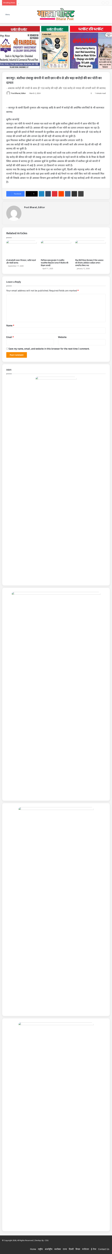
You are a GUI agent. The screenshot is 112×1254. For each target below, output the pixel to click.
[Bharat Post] (56, 14)
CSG (46, 1240)
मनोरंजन (85, 1249)
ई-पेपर (93, 1249)
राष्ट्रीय (40, 1249)
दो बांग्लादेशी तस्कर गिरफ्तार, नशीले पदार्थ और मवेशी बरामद (21, 262)
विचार (78, 1249)
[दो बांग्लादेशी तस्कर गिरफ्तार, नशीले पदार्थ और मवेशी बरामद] (21, 249)
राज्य (65, 1249)
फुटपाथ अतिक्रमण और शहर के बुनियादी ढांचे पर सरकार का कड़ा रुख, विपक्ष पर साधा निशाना (55, 2)
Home (33, 1249)
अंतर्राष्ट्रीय (48, 1249)
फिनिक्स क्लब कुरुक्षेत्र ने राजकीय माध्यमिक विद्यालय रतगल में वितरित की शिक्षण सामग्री (54, 263)
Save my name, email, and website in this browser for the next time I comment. (49, 348)
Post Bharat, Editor (18, 93)
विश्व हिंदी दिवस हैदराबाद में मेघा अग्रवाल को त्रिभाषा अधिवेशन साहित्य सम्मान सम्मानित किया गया (89, 263)
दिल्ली (71, 1249)
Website (62, 337)
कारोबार (57, 1249)
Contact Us (103, 1249)
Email (10, 337)
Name (10, 325)
